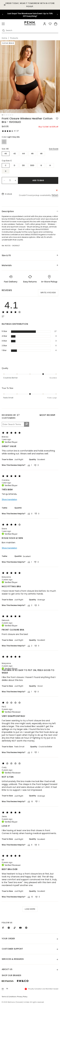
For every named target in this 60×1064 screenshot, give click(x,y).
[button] (3, 23)
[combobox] (32, 30)
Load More (30, 909)
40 (5, 153)
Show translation (9, 499)
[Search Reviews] (26, 424)
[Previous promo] (4, 14)
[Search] (3, 30)
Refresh (55, 195)
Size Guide (53, 149)
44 (23, 153)
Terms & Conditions (9, 997)
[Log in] (44, 23)
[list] (30, 76)
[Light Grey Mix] (4, 142)
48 (41, 153)
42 (14, 153)
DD (23, 165)
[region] (30, 14)
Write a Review (48, 293)
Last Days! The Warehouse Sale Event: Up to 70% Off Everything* (30, 14)
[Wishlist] (50, 23)
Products (14, 38)
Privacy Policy (22, 997)
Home (4, 38)
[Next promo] (55, 14)
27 (18, 131)
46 (32, 153)
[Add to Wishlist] (57, 118)
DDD (32, 165)
